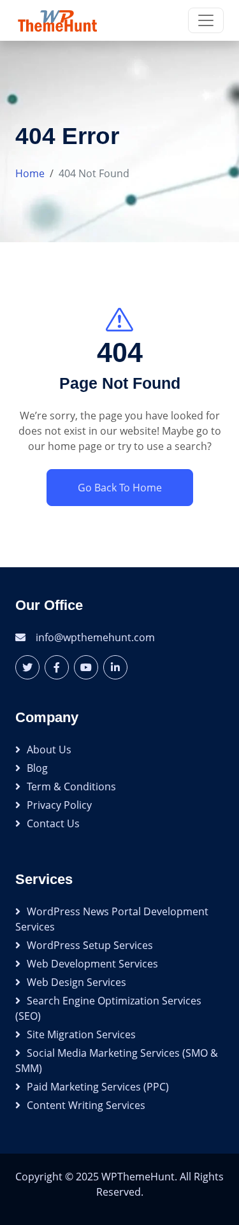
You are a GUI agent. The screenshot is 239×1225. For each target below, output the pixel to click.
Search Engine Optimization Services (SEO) (108, 1008)
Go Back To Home (120, 488)
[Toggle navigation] (206, 20)
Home (30, 173)
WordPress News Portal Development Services (111, 919)
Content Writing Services (86, 1105)
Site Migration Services (81, 1034)
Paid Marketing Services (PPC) (98, 1087)
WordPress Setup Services (90, 945)
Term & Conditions (71, 786)
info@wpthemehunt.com (95, 637)
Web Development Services (92, 964)
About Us (49, 750)
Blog (37, 768)
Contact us (53, 823)
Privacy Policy (59, 805)
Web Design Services (76, 982)
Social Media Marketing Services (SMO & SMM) (116, 1060)
